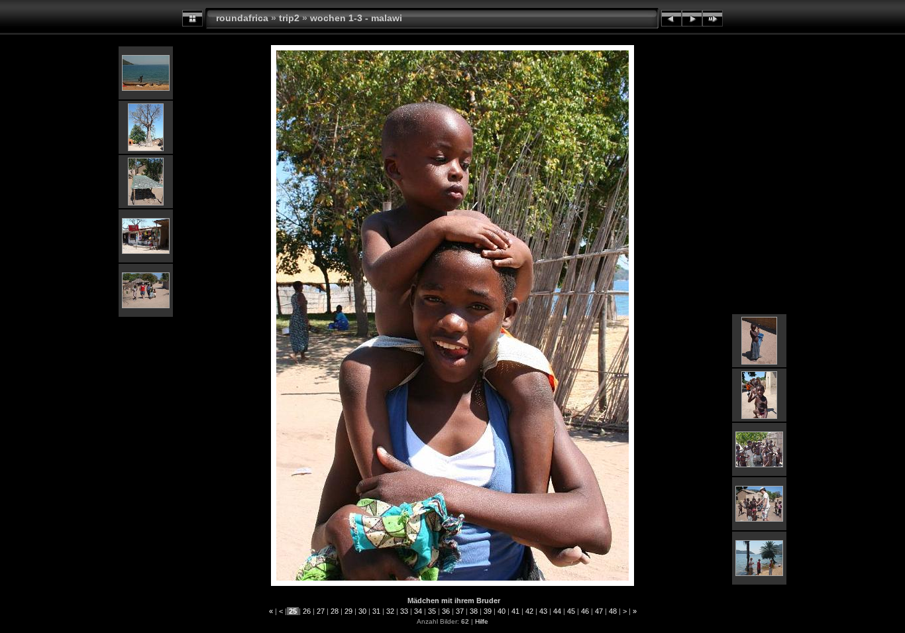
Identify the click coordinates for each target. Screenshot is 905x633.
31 (376, 611)
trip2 (289, 18)
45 (571, 611)
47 (599, 611)
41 (515, 611)
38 (474, 611)
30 (362, 611)
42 (529, 611)
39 (488, 611)
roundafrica (242, 18)
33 (404, 611)
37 (460, 611)
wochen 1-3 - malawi (356, 18)
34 (418, 611)
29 (348, 611)
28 (335, 611)
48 (613, 611)
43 (543, 611)
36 (446, 611)
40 (501, 611)
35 (432, 611)
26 (307, 611)
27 (321, 611)
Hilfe (481, 621)
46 (585, 611)
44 (557, 611)
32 (390, 611)
